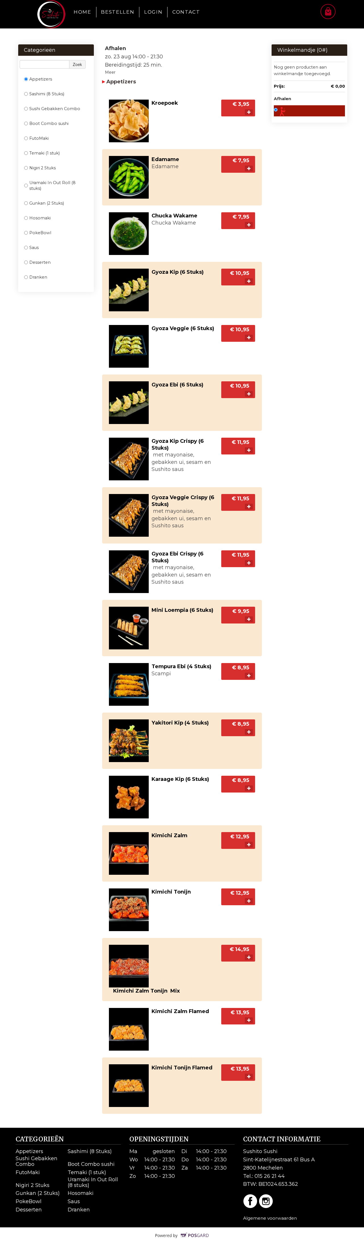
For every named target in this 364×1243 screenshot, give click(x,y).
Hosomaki (40, 218)
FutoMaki (39, 138)
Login (153, 12)
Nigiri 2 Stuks (42, 167)
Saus (34, 247)
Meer (110, 72)
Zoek (77, 64)
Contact (186, 12)
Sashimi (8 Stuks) (46, 93)
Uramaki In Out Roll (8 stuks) (52, 185)
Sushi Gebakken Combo (54, 108)
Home (82, 12)
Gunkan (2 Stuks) (46, 203)
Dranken (38, 277)
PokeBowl (40, 232)
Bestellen (117, 12)
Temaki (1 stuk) (44, 153)
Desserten (40, 262)
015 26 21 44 (270, 1176)
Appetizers (40, 79)
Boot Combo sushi (49, 123)
